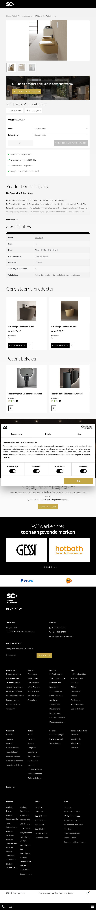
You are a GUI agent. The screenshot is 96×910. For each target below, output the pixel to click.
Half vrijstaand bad (78, 674)
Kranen (31, 743)
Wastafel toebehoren (14, 765)
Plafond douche (55, 674)
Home (8, 16)
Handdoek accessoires (15, 696)
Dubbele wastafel (13, 756)
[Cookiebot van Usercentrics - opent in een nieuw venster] (83, 427)
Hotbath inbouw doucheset (10, 851)
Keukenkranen (34, 696)
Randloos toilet (34, 756)
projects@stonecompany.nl (58, 499)
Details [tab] (48, 434)
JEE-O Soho (39, 829)
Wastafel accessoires (14, 687)
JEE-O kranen (25, 824)
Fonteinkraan (33, 691)
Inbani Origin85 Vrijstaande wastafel (25, 393)
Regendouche (54, 704)
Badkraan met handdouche (74, 842)
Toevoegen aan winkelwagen (71, 143)
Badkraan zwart (70, 837)
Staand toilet (33, 760)
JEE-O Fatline (40, 820)
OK (78, 481)
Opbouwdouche (56, 696)
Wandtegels (76, 739)
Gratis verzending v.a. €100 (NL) (23, 160)
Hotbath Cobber (41, 837)
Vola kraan (24, 815)
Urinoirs (31, 765)
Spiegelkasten (55, 743)
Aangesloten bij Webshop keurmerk (25, 171)
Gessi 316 (39, 807)
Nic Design (39, 237)
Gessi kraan (11, 859)
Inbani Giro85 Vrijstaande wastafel (67, 393)
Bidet (30, 734)
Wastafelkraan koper (72, 816)
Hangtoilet (32, 747)
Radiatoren (10, 787)
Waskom (9, 739)
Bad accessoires (12, 678)
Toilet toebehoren (25, 16)
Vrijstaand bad (77, 678)
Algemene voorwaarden (48, 893)
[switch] (36, 471)
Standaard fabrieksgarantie (21, 165)
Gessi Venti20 (40, 811)
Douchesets (54, 687)
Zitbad (73, 687)
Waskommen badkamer (73, 824)
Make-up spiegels (56, 739)
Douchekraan (33, 683)
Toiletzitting (13, 135)
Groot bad (68, 807)
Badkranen (32, 674)
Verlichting (10, 709)
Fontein (31, 739)
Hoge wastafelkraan (72, 833)
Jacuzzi (74, 696)
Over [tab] (79, 434)
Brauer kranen (26, 874)
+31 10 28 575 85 (37, 499)
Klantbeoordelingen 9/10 (21, 154)
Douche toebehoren (57, 722)
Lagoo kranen (25, 853)
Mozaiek (74, 734)
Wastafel (9, 734)
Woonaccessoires (13, 704)
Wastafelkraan (34, 687)
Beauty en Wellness (14, 691)
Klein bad (67, 829)
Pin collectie (44, 204)
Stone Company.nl (58, 200)
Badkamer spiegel (56, 734)
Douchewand (54, 709)
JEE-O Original (41, 816)
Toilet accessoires (13, 683)
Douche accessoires (14, 674)
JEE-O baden (25, 828)
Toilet (14, 16)
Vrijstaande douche (57, 678)
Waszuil (9, 743)
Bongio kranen (26, 832)
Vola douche (25, 819)
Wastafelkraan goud (72, 820)
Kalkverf (74, 747)
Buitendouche (55, 683)
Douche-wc (32, 752)
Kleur (10, 128)
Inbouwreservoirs (35, 769)
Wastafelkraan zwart (72, 811)
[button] (44, 567)
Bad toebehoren (77, 709)
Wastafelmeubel (12, 747)
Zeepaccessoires (12, 700)
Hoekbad (74, 683)
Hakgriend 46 (20, 629)
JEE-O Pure (39, 824)
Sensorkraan (33, 700)
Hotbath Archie (41, 833)
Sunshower (53, 700)
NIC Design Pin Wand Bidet (63, 326)
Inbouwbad (75, 691)
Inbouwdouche (55, 691)
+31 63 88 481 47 (59, 627)
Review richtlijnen (66, 893)
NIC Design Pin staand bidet (21, 326)
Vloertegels (75, 743)
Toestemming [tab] (16, 434)
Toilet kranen (33, 678)
